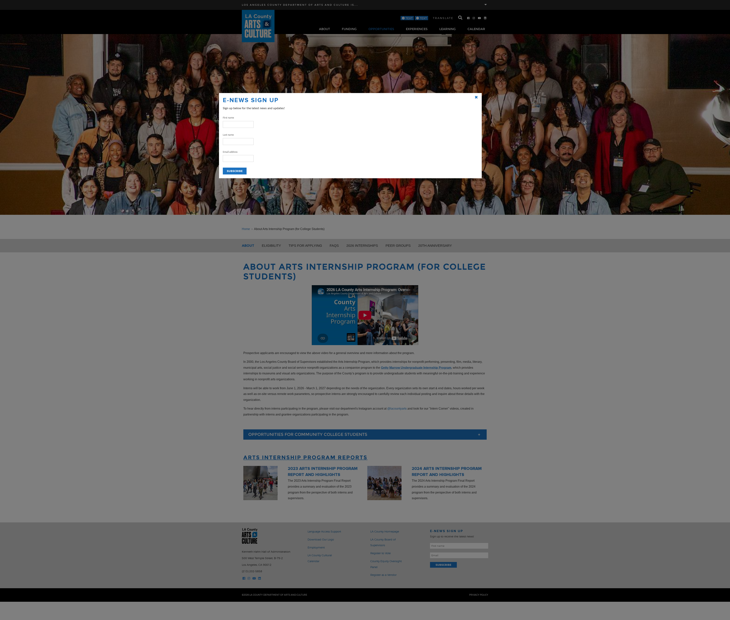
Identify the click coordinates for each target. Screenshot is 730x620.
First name (228, 117)
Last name (228, 135)
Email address (230, 152)
